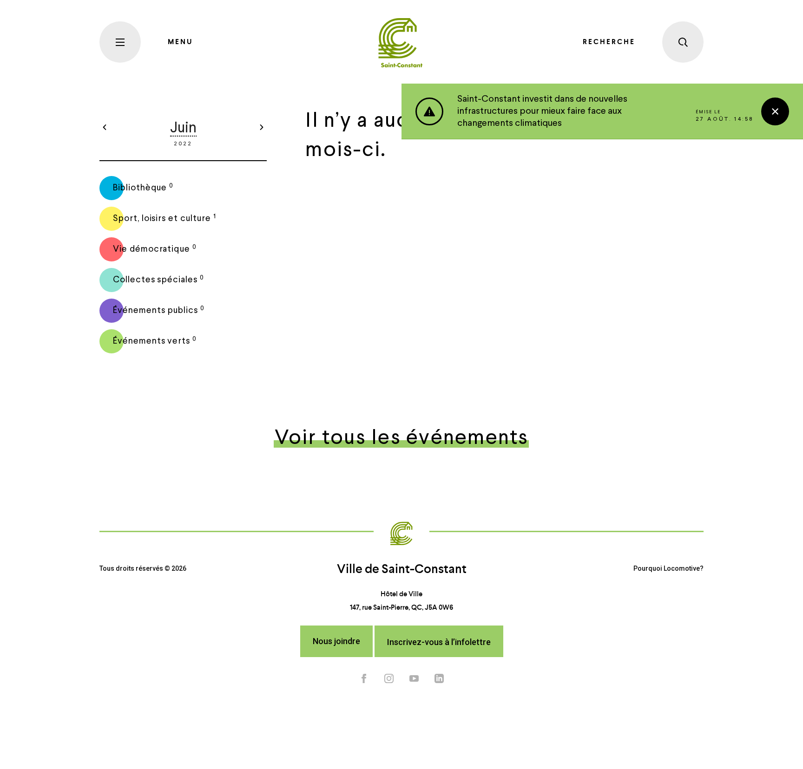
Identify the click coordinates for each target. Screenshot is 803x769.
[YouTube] (414, 678)
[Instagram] (389, 678)
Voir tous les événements (402, 438)
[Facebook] (363, 678)
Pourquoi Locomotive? (668, 568)
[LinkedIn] (439, 678)
